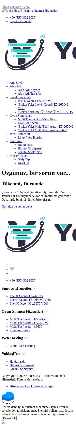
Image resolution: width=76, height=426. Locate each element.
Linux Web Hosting (30, 137)
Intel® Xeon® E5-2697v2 (34, 101)
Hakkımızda (25, 144)
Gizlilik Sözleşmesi (30, 152)
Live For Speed (28, 123)
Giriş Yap (24, 159)
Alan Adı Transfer (29, 93)
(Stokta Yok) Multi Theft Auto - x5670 (42, 130)
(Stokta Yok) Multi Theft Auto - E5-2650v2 (45, 126)
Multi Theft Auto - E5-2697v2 (37, 119)
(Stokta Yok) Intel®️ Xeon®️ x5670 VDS (45, 112)
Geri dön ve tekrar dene (17, 206)
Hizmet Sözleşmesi (30, 148)
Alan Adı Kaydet (29, 90)
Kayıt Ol (23, 163)
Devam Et (9, 418)
